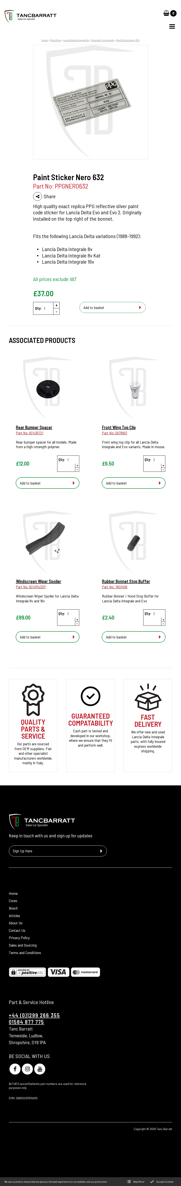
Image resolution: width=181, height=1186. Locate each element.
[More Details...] (47, 389)
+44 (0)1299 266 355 (34, 1015)
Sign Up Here (22, 850)
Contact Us (17, 930)
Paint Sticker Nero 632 (128, 40)
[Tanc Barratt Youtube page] (40, 1069)
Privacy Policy (19, 937)
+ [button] (56, 305)
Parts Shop (55, 40)
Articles (14, 915)
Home (44, 40)
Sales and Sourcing (23, 945)
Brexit (13, 908)
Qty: (38, 308)
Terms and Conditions (25, 952)
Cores (13, 900)
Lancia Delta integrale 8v (76, 40)
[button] (172, 26)
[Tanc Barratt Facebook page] (15, 1069)
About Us (16, 922)
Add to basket (93, 307)
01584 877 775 (26, 1022)
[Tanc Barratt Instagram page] (27, 1069)
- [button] (56, 311)
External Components (102, 40)
